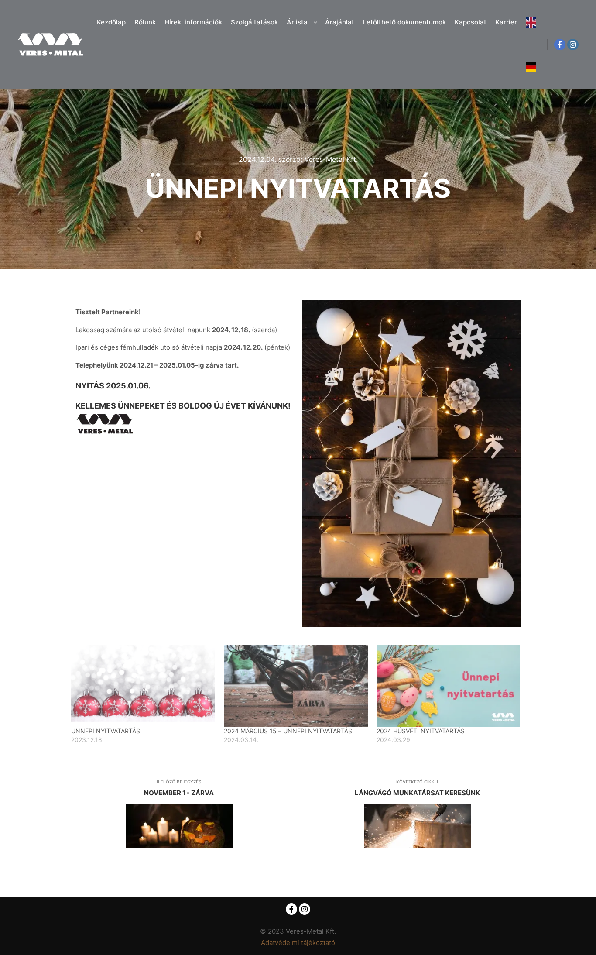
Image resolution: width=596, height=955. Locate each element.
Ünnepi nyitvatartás (105, 731)
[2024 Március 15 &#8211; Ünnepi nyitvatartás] (296, 686)
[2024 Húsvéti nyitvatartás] (449, 686)
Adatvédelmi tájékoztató (298, 942)
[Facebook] (559, 44)
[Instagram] (573, 44)
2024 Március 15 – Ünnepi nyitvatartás (288, 731)
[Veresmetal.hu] (50, 44)
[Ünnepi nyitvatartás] (143, 686)
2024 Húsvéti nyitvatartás (421, 731)
